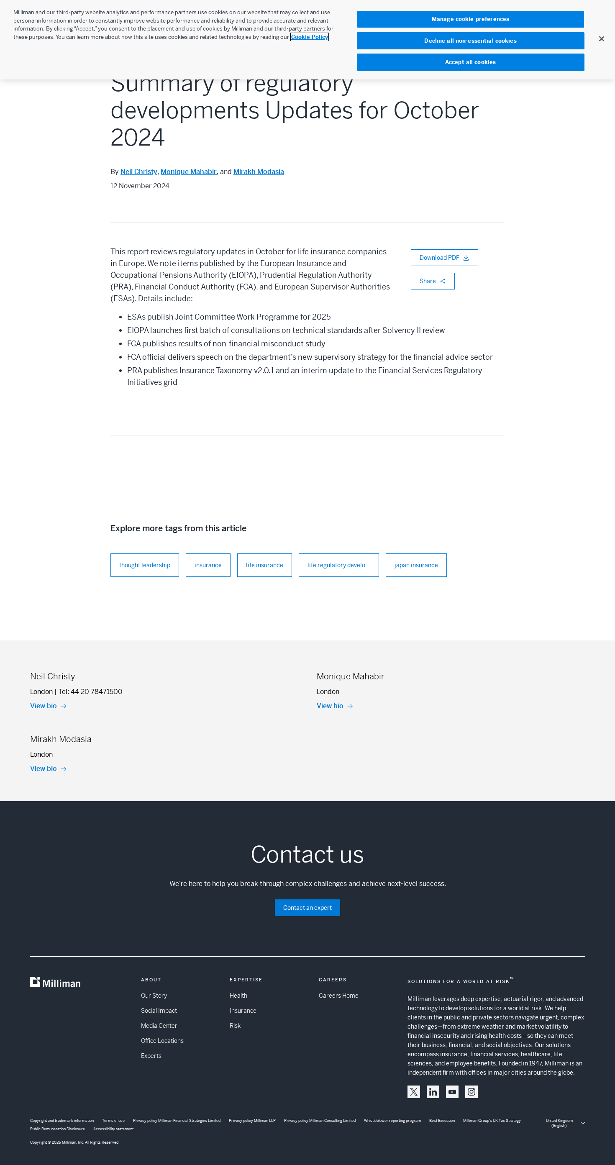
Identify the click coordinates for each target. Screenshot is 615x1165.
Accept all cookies (470, 62)
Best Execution (442, 1120)
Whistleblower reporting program (392, 1120)
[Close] (601, 38)
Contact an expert (307, 908)
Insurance (243, 1010)
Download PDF (439, 257)
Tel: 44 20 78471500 (91, 691)
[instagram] (471, 1092)
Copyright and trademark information (62, 1120)
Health (238, 995)
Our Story (154, 995)
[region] (307, 39)
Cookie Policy (309, 37)
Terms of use (113, 1120)
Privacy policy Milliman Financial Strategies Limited (176, 1120)
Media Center (159, 1025)
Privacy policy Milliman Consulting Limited (320, 1120)
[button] (413, 1092)
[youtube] (452, 1092)
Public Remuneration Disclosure (57, 1129)
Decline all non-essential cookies (470, 40)
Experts (151, 1056)
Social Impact (159, 1010)
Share (428, 281)
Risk (235, 1025)
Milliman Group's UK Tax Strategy (492, 1120)
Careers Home (339, 995)
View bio (43, 706)
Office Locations (162, 1041)
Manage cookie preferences (470, 19)
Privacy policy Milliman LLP (252, 1120)
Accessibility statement (113, 1129)
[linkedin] (433, 1092)
